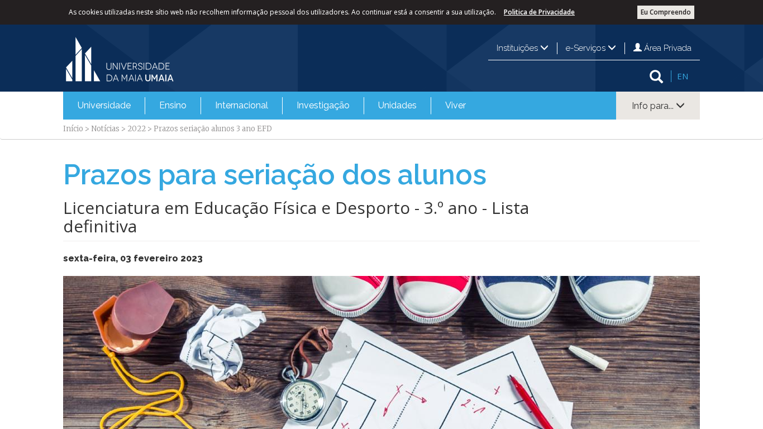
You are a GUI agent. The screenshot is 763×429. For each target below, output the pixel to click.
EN (682, 76)
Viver (455, 105)
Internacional (241, 105)
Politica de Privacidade (539, 12)
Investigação (323, 105)
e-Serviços (587, 48)
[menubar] (272, 106)
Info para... (654, 106)
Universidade (104, 105)
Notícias (105, 129)
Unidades (397, 105)
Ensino (173, 105)
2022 (136, 129)
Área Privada (667, 48)
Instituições (518, 48)
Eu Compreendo (666, 12)
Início (73, 129)
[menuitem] (104, 106)
